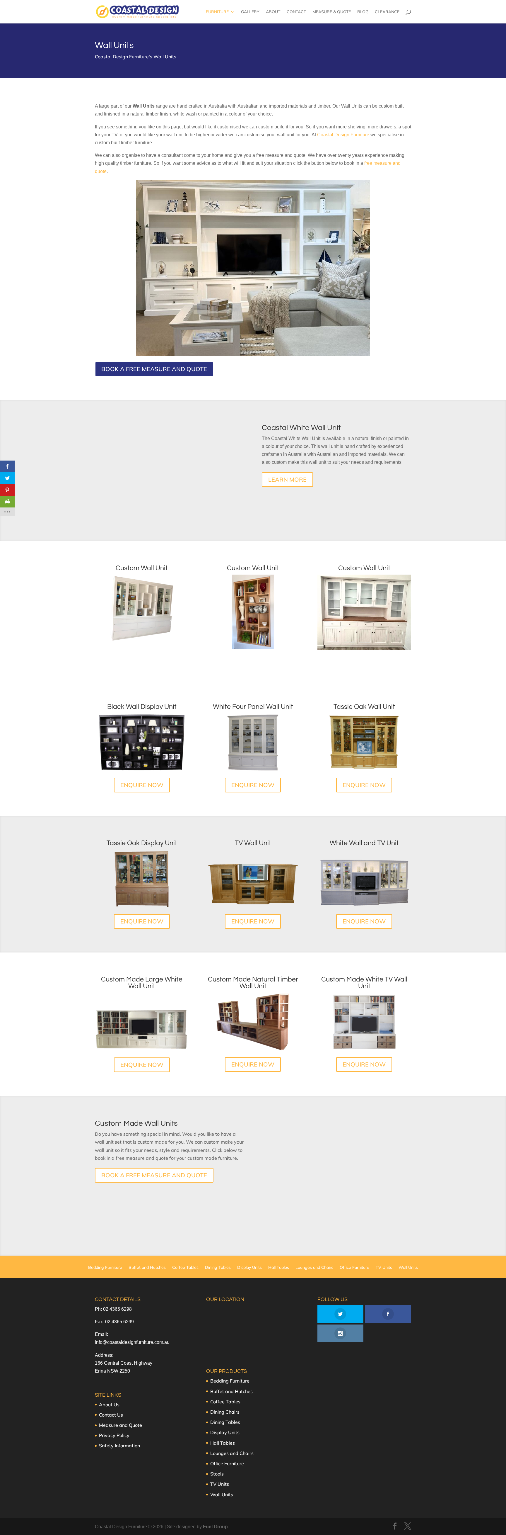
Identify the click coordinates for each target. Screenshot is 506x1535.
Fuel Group (215, 1526)
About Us (109, 1404)
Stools (217, 1474)
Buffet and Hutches (147, 1267)
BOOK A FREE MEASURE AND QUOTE (154, 369)
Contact (296, 12)
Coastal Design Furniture (343, 134)
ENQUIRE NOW (141, 785)
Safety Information (119, 1446)
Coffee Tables (185, 1267)
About (273, 12)
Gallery (250, 12)
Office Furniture (354, 1267)
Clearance (387, 12)
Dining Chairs (225, 1412)
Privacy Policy (114, 1435)
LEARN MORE (287, 479)
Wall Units (408, 1267)
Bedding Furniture (105, 1267)
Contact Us (111, 1415)
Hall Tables (278, 1267)
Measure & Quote (331, 12)
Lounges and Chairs (314, 1267)
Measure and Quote (120, 1425)
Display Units (249, 1267)
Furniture (217, 12)
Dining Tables (218, 1267)
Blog (362, 12)
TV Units (384, 1267)
